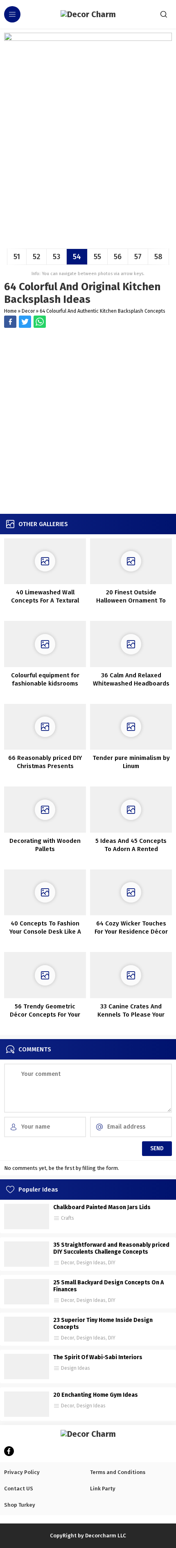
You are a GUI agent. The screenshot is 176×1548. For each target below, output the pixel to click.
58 (158, 256)
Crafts (67, 1218)
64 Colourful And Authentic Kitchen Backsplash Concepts (102, 311)
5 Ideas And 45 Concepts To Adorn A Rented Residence (131, 849)
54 (77, 256)
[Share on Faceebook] (25, 322)
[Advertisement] (88, 422)
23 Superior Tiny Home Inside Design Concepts (103, 1324)
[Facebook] (9, 1451)
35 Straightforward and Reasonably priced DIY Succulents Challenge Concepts (111, 1248)
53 (56, 256)
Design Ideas (91, 1263)
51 (17, 256)
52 (36, 256)
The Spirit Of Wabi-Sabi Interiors (97, 1357)
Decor (28, 311)
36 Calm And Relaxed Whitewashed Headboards (131, 679)
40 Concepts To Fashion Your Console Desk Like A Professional (45, 931)
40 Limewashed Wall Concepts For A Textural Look (45, 600)
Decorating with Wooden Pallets (45, 845)
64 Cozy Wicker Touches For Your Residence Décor (131, 927)
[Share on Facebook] (10, 322)
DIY (111, 1263)
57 (138, 256)
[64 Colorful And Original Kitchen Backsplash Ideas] (88, 239)
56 (118, 256)
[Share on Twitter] (40, 322)
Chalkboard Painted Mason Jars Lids (102, 1207)
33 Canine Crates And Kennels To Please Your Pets (131, 1014)
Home (10, 311)
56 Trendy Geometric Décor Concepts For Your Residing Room (45, 1014)
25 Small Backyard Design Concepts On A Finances (108, 1286)
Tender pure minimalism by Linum (131, 762)
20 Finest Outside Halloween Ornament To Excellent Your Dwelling (131, 600)
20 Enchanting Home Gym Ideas (95, 1394)
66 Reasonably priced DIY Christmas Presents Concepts (45, 766)
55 (97, 256)
